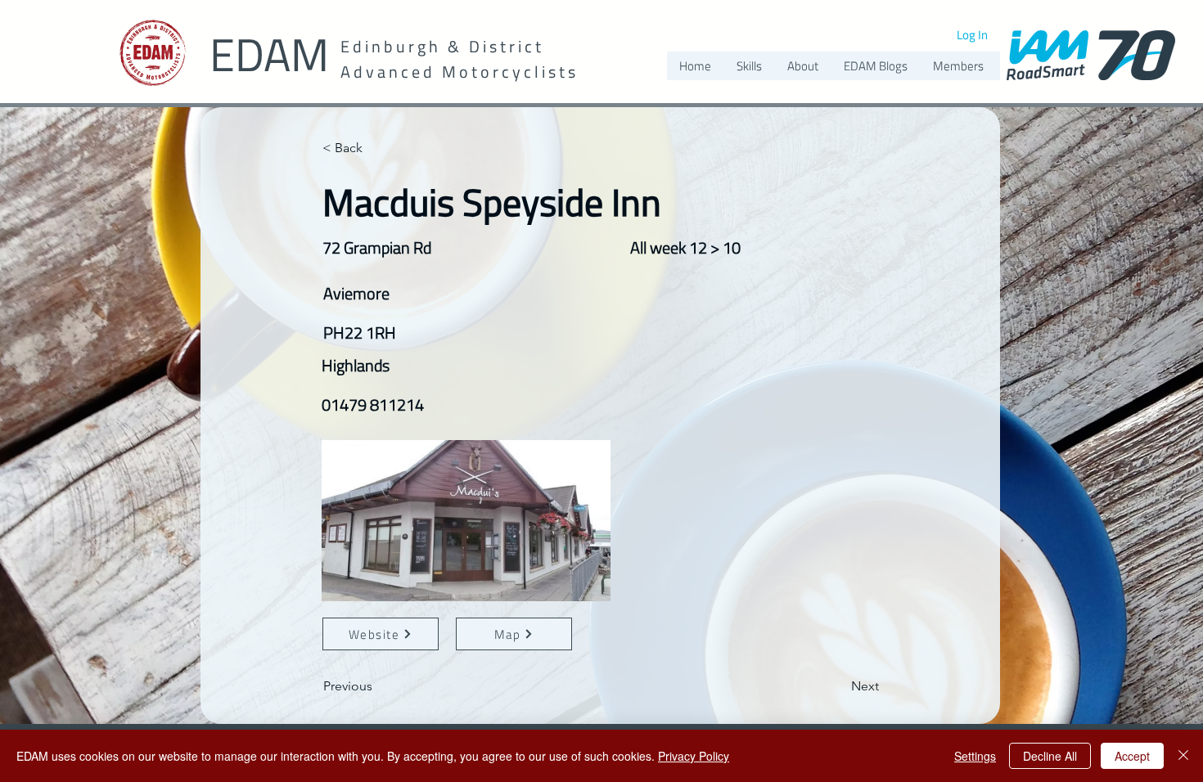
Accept (1132, 756)
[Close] (1183, 756)
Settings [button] (975, 756)
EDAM (269, 54)
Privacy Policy (693, 756)
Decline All (1050, 756)
